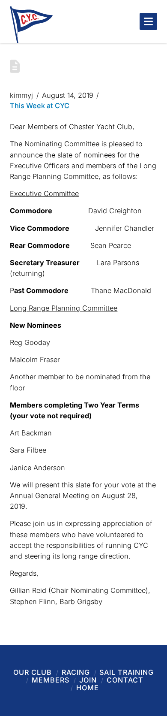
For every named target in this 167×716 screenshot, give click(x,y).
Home (87, 687)
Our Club (32, 672)
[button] (148, 21)
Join (88, 680)
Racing (76, 672)
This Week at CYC (39, 105)
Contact (125, 680)
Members (50, 680)
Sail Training (126, 672)
